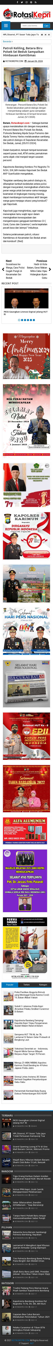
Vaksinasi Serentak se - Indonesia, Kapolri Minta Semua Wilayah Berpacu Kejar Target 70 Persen (31, 1051)
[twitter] (22, 2)
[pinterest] (31, 2)
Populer (9, 985)
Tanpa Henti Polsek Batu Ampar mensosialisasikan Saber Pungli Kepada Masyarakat (29, 1218)
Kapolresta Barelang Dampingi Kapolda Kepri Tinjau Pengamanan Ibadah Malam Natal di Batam (31, 1023)
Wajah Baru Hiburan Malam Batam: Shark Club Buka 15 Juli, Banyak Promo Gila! (31, 1162)
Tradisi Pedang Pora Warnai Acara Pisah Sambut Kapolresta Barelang (31, 1289)
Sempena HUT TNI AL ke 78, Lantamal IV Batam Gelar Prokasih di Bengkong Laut (32, 1037)
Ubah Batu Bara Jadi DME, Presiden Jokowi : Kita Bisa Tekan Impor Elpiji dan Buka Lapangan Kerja (31, 1274)
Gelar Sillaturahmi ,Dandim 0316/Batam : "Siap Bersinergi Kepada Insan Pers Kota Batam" (29, 1205)
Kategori (43, 985)
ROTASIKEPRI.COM (21, 1340)
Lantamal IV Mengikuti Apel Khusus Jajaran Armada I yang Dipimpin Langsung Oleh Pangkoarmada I (31, 1248)
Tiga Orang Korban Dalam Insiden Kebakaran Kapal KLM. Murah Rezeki (32, 1177)
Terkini (26, 985)
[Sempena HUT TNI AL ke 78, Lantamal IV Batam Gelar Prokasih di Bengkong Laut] (8, 1038)
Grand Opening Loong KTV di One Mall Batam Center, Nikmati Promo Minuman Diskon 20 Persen (31, 1149)
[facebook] (17, 2)
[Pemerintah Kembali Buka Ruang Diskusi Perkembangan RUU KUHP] (8, 1095)
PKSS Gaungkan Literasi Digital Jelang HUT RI (26, 313)
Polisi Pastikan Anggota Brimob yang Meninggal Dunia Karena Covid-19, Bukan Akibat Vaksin (32, 995)
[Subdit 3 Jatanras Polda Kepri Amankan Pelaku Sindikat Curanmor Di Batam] (8, 1010)
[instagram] (26, 2)
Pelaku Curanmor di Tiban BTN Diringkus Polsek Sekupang (29, 1328)
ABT (32, 1343)
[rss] (36, 2)
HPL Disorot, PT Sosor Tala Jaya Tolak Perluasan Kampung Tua (29, 1134)
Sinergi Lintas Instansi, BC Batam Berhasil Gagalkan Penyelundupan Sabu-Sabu (31, 1079)
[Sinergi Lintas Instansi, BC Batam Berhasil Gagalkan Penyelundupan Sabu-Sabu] (8, 1081)
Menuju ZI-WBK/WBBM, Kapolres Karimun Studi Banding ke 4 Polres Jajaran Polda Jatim (31, 1065)
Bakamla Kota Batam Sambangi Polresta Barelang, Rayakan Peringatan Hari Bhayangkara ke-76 (31, 1235)
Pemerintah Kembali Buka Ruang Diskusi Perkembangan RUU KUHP (31, 1092)
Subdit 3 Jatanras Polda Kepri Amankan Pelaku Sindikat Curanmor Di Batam (32, 1009)
